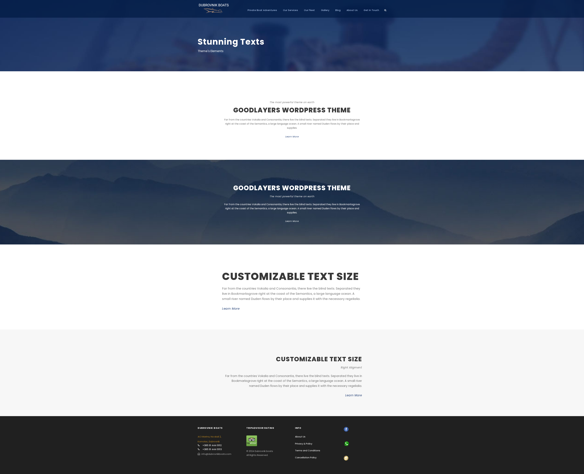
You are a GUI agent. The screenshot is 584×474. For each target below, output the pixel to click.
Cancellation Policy (305, 457)
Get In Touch (371, 10)
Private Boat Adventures (262, 10)
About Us (352, 10)
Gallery (325, 10)
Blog (338, 10)
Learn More (292, 136)
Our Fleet (309, 10)
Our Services (290, 10)
